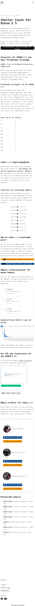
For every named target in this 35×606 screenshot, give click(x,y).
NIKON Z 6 (7, 522)
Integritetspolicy (5, 590)
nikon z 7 (22, 206)
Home (2, 15)
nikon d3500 (23, 210)
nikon (17, 15)
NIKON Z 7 (7, 532)
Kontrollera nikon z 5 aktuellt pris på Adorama (19, 263)
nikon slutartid (25, 360)
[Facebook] (2, 599)
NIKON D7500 (7, 517)
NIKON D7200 (7, 511)
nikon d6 (22, 223)
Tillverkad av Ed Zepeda (17, 605)
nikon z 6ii (23, 227)
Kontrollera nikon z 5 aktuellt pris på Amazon (19, 259)
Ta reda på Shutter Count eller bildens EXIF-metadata (17, 48)
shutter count (9, 15)
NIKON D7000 (7, 501)
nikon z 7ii (23, 230)
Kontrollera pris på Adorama (13, 437)
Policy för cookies (5, 587)
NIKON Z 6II (7, 527)
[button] (32, 2)
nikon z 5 (22, 220)
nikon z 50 (23, 213)
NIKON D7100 (7, 506)
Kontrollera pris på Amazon (13, 441)
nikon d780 (23, 217)
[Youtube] (5, 599)
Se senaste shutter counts (12, 393)
